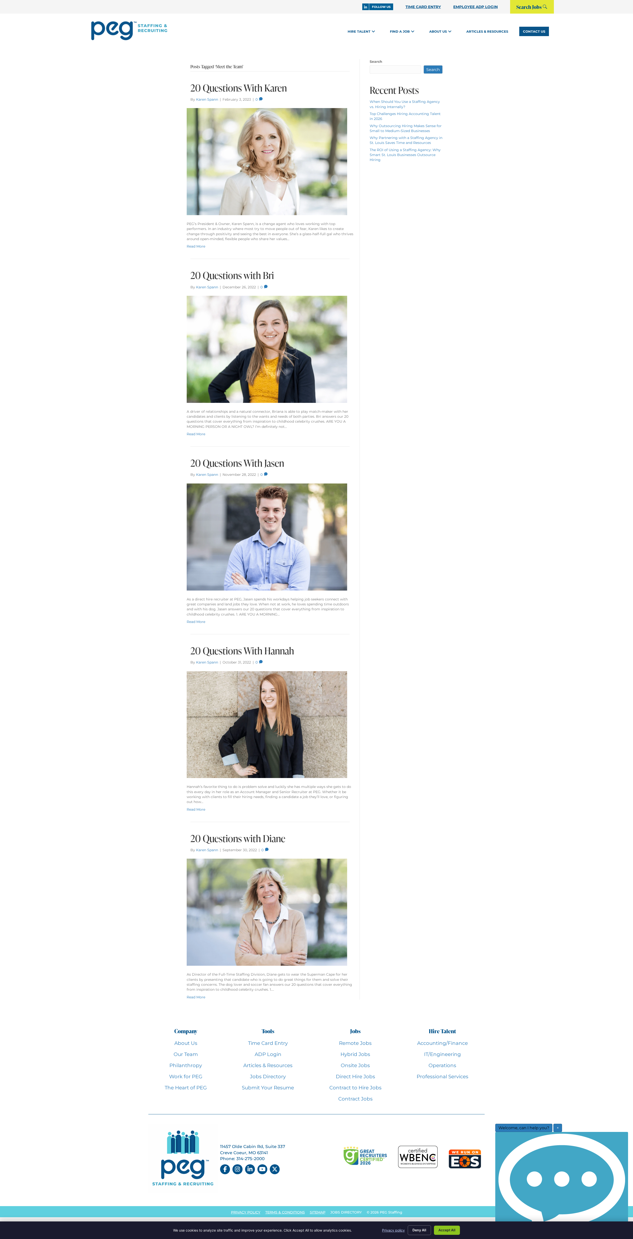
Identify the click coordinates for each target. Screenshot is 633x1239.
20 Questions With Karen (238, 87)
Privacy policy (393, 1230)
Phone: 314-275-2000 (242, 1158)
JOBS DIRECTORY (346, 1212)
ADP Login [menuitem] (268, 1054)
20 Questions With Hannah (242, 650)
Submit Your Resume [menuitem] (268, 1088)
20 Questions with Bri (232, 275)
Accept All (446, 1230)
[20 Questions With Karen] (267, 161)
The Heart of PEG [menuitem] (186, 1088)
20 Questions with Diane (237, 838)
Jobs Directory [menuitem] (268, 1076)
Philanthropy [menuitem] (185, 1065)
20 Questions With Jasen (237, 463)
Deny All (419, 1230)
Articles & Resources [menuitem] (268, 1065)
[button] (373, 31)
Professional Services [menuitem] (442, 1076)
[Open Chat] (561, 1184)
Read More (196, 246)
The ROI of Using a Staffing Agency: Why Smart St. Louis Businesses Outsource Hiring (405, 155)
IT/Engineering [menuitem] (442, 1054)
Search (376, 61)
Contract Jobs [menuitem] (355, 1099)
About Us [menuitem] (185, 1043)
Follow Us (381, 7)
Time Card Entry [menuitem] (268, 1043)
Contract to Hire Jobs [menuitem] (355, 1088)
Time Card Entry (423, 6)
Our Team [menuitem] (186, 1054)
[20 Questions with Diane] (267, 912)
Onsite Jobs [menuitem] (355, 1065)
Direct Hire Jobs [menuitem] (355, 1076)
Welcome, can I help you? (523, 1127)
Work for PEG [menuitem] (185, 1076)
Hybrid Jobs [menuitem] (355, 1054)
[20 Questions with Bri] (267, 349)
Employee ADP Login (475, 6)
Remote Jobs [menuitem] (355, 1043)
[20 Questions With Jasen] (267, 536)
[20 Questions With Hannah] (267, 724)
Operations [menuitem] (442, 1065)
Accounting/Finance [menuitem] (442, 1043)
